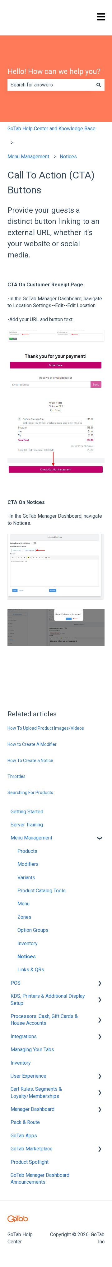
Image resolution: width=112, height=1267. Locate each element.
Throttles (16, 776)
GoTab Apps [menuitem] (24, 1136)
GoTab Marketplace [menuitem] (32, 1149)
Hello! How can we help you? (53, 71)
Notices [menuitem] (26, 956)
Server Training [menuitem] (27, 825)
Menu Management (28, 157)
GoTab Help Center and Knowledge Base (51, 129)
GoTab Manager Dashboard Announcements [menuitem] (40, 1178)
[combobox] (50, 85)
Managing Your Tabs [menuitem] (32, 1049)
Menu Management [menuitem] (31, 838)
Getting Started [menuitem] (27, 812)
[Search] (99, 85)
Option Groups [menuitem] (33, 930)
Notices (68, 157)
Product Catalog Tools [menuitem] (41, 891)
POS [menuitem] (16, 983)
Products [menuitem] (27, 851)
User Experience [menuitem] (28, 1076)
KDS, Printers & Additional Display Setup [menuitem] (48, 999)
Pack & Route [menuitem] (25, 1122)
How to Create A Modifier (32, 744)
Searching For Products (30, 792)
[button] (100, 838)
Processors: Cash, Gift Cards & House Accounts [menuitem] (44, 1019)
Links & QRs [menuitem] (30, 970)
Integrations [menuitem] (24, 1036)
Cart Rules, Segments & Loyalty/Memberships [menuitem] (36, 1092)
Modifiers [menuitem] (28, 864)
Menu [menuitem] (23, 904)
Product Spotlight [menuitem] (30, 1162)
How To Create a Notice (30, 760)
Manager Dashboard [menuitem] (32, 1109)
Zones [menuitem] (24, 917)
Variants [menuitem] (26, 878)
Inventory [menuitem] (27, 943)
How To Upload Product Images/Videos (45, 728)
